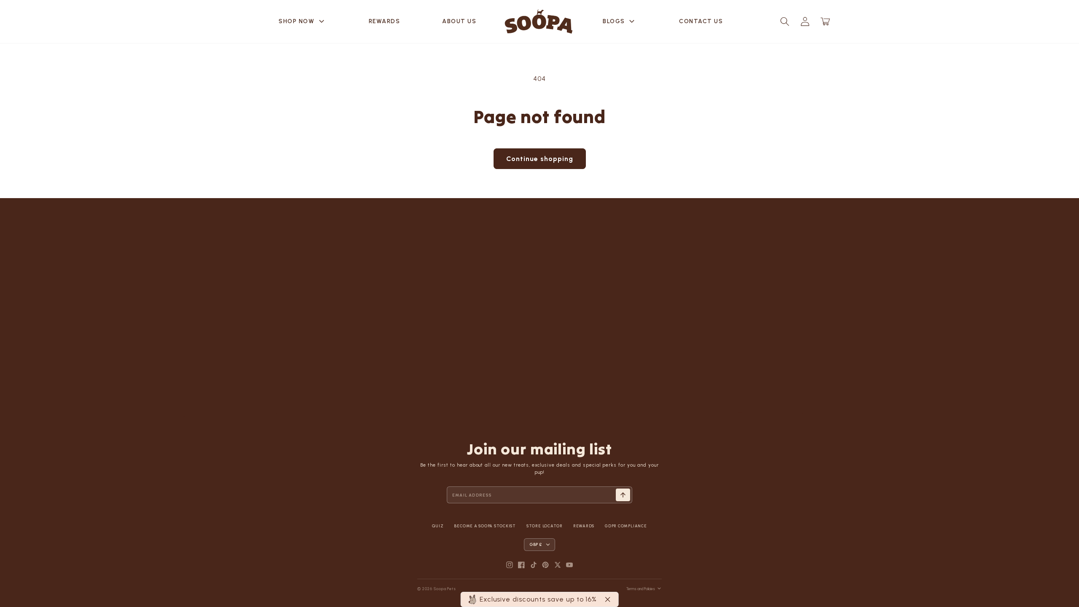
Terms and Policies (640, 588)
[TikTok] (533, 564)
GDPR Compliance (626, 526)
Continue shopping (539, 159)
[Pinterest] (545, 564)
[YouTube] (569, 564)
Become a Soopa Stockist (484, 526)
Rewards (384, 21)
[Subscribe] (623, 495)
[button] (785, 21)
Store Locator (544, 526)
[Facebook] (521, 564)
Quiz (437, 526)
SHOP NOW (303, 21)
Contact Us (701, 21)
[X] (557, 564)
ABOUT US (459, 21)
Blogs (620, 21)
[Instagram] (509, 564)
